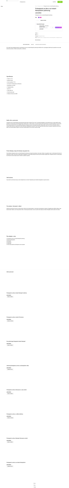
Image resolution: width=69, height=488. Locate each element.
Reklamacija (10, 477)
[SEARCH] (49, 2)
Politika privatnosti (11, 475)
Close (2, 6)
